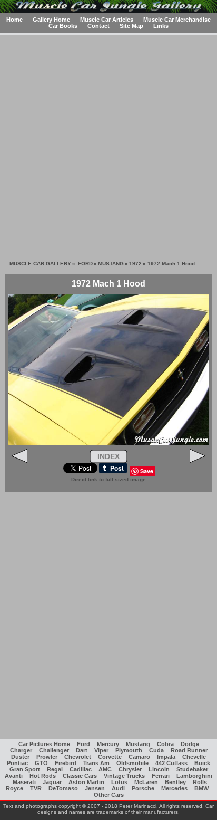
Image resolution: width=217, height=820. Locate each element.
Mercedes (174, 788)
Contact (98, 26)
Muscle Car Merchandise (177, 19)
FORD (85, 263)
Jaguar (52, 782)
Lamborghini (194, 776)
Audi (118, 788)
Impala (166, 757)
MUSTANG (111, 263)
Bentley (175, 782)
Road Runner (189, 750)
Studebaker (192, 769)
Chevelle (194, 757)
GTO (41, 763)
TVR (36, 788)
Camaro (139, 757)
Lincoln (159, 769)
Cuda (156, 750)
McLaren (146, 782)
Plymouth (128, 750)
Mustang (138, 744)
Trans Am (96, 763)
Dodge (190, 744)
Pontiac (17, 763)
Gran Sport (24, 769)
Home (14, 19)
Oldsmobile (132, 763)
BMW (201, 788)
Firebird (65, 763)
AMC (105, 769)
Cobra (165, 744)
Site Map (131, 26)
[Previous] (19, 461)
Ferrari (161, 776)
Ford (83, 744)
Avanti (14, 776)
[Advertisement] (108, 144)
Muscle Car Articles (106, 19)
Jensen (95, 788)
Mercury (108, 744)
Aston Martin (86, 782)
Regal (55, 769)
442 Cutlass (171, 763)
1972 (135, 263)
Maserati (24, 782)
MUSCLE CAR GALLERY (40, 263)
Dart (81, 750)
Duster (20, 757)
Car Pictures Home (44, 744)
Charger (21, 750)
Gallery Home (51, 19)
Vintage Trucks (124, 776)
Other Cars (109, 795)
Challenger (54, 750)
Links (161, 26)
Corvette (110, 757)
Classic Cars (80, 776)
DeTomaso (63, 788)
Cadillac (81, 769)
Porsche (143, 788)
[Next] (197, 461)
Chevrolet (77, 757)
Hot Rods (42, 776)
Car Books (62, 26)
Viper (101, 750)
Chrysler (130, 769)
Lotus (119, 782)
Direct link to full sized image (108, 479)
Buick (202, 763)
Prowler (46, 757)
